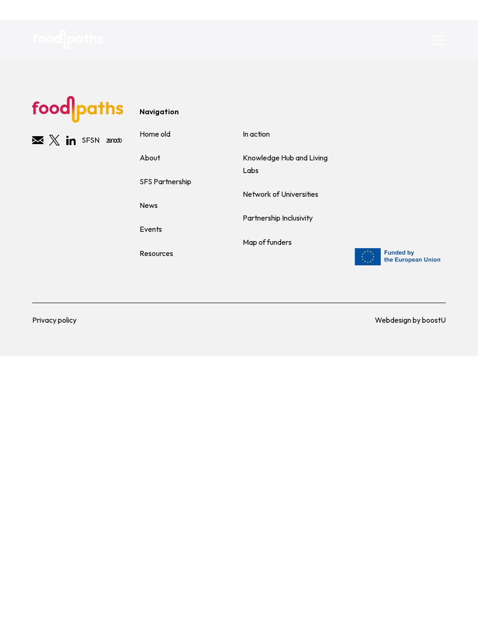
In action (256, 133)
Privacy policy (54, 320)
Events (151, 229)
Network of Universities (280, 194)
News (149, 205)
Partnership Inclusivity (278, 217)
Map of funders (267, 242)
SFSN (90, 140)
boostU (434, 320)
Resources (156, 253)
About (150, 157)
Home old (155, 133)
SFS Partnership (165, 181)
